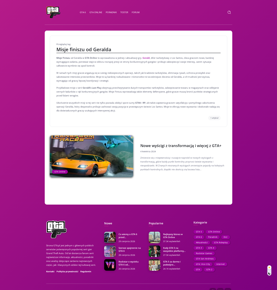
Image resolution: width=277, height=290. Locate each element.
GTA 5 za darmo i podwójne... (172, 263)
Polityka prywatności (67, 271)
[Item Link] (91, 156)
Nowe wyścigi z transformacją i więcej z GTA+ (180, 145)
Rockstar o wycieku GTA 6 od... (129, 263)
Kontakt (50, 271)
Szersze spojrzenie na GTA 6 (130, 249)
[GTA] (53, 12)
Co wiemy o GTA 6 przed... (128, 236)
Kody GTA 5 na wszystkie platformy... (174, 249)
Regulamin (85, 271)
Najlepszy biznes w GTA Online (173, 236)
